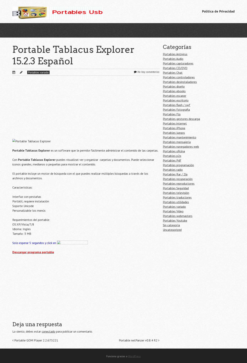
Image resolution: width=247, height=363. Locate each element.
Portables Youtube (175, 220)
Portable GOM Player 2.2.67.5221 (36, 340)
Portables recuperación (178, 179)
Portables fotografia (176, 109)
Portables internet (175, 123)
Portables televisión (176, 193)
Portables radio (173, 170)
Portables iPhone (174, 128)
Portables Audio (173, 59)
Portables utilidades (176, 202)
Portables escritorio (176, 100)
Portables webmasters (177, 216)
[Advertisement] (85, 110)
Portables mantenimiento (179, 137)
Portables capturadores (178, 63)
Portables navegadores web (181, 146)
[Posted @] (18, 72)
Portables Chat (173, 73)
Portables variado (38, 72)
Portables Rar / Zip (175, 174)
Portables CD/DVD (175, 68)
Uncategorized (172, 230)
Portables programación (178, 165)
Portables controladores (179, 77)
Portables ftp (172, 114)
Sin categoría (171, 225)
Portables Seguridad (176, 188)
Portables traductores (177, 197)
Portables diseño (174, 86)
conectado (48, 331)
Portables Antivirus (175, 54)
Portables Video (173, 211)
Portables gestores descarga (181, 119)
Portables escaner (174, 96)
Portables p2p (172, 156)
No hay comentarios (148, 72)
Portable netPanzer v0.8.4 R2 (138, 340)
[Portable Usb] (57, 11)
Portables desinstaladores (180, 82)
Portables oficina (174, 151)
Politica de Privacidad (218, 11)
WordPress (134, 356)
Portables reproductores (179, 183)
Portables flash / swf (176, 105)
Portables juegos (174, 133)
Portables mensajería (177, 142)
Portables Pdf (172, 160)
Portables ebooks (174, 91)
